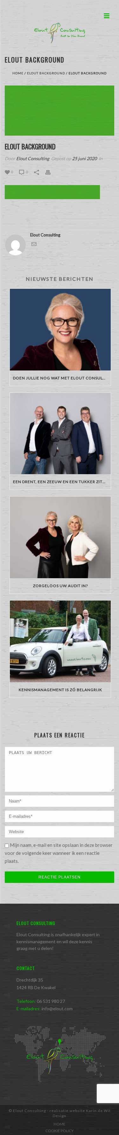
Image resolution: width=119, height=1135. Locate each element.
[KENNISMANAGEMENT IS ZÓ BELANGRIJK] (60, 641)
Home (17, 73)
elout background (46, 73)
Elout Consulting (32, 158)
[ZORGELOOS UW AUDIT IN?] (60, 537)
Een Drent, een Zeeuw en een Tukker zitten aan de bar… (62, 481)
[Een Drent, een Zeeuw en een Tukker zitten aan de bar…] (60, 433)
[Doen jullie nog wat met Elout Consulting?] (60, 329)
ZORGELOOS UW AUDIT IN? (60, 585)
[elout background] (59, 111)
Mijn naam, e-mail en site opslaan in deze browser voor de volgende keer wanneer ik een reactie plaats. (59, 853)
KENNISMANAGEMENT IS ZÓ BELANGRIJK (60, 689)
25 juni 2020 (84, 158)
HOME (59, 1124)
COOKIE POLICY (59, 1130)
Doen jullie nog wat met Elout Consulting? (62, 378)
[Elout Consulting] (59, 33)
